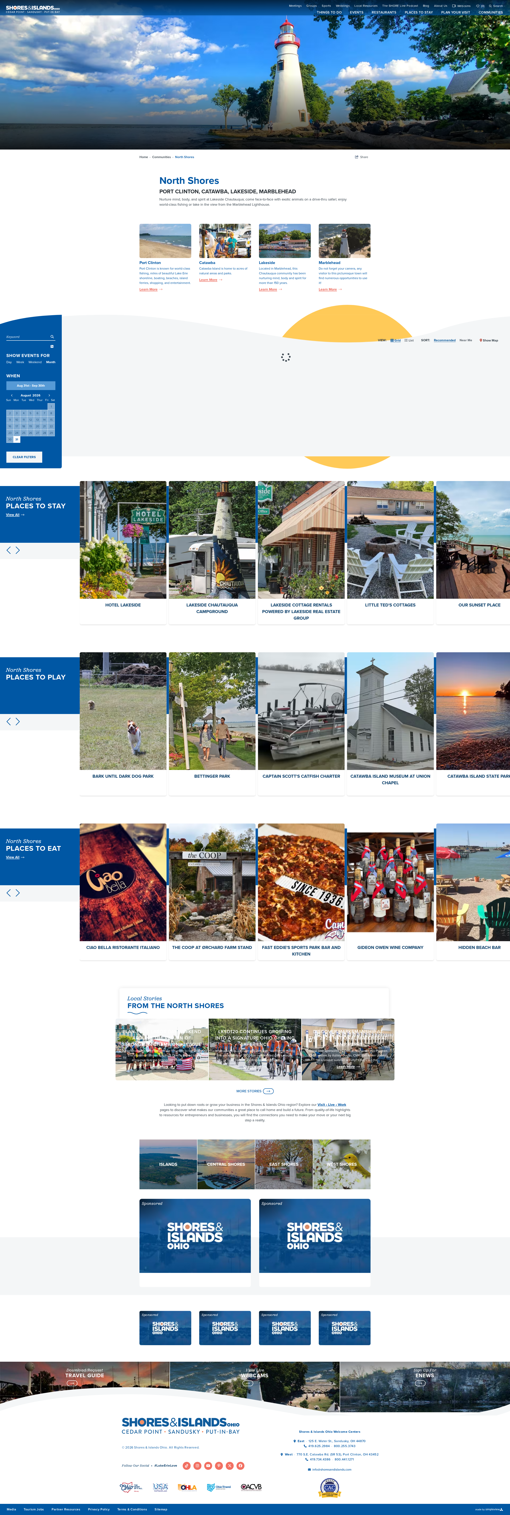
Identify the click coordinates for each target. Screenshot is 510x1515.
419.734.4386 (320, 1459)
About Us (440, 6)
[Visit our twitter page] (230, 1466)
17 (17, 426)
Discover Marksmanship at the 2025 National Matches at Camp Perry (348, 1037)
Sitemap (161, 1509)
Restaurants (384, 12)
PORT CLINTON (179, 191)
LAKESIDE (243, 191)
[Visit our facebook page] (240, 1466)
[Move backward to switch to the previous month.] (12, 395)
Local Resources (366, 6)
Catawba (207, 263)
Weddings (343, 6)
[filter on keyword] (52, 337)
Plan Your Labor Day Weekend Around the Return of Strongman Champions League (162, 1037)
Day (9, 362)
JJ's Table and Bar (212, 947)
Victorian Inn (479, 605)
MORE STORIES (249, 1091)
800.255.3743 (345, 1446)
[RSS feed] (52, 346)
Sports (326, 6)
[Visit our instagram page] (197, 1466)
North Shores (185, 157)
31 (16, 439)
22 (51, 426)
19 (30, 426)
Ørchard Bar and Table (390, 947)
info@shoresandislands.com (331, 1469)
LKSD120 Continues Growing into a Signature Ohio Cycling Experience (255, 1037)
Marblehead (329, 263)
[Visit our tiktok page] (187, 1466)
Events (356, 12)
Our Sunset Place (123, 605)
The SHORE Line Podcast (400, 6)
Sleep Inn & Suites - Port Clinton (212, 605)
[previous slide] (9, 550)
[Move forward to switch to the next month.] (49, 395)
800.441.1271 (344, 1459)
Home (144, 157)
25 (23, 433)
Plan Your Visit (455, 12)
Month (50, 362)
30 (10, 439)
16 (10, 426)
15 (51, 420)
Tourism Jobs (34, 1509)
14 (44, 420)
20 (37, 426)
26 (30, 433)
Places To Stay (419, 12)
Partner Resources (66, 1509)
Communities (491, 12)
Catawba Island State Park (123, 776)
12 (30, 420)
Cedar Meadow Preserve (301, 776)
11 (24, 420)
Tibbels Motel (301, 605)
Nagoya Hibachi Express (301, 947)
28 (44, 433)
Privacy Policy (99, 1509)
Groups (311, 6)
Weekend (35, 362)
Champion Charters (390, 776)
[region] (286, 346)
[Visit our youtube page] (208, 1466)
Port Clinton (150, 263)
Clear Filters (24, 457)
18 (23, 426)
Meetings (295, 6)
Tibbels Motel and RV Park (390, 605)
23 (10, 433)
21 (44, 426)
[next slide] (18, 550)
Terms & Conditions (132, 1509)
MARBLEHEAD (277, 191)
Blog (426, 6)
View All (13, 514)
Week (20, 362)
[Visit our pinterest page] (219, 1466)
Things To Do (329, 12)
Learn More (150, 289)
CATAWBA (214, 191)
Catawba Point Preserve (212, 776)
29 (51, 433)
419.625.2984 (319, 1446)
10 (16, 420)
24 (16, 433)
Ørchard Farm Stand (480, 947)
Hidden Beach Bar (123, 947)
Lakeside (267, 263)
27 (37, 433)
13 (37, 420)
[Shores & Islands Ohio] (32, 7)
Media (11, 1509)
